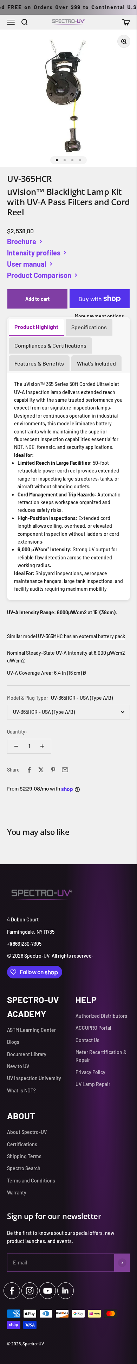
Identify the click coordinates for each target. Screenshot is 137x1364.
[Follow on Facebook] (12, 1290)
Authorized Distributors (101, 1016)
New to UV (18, 1066)
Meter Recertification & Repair (101, 1056)
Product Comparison (39, 275)
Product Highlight (36, 326)
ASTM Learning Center (31, 1030)
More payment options (99, 316)
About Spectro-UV (27, 1132)
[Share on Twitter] (41, 770)
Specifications (89, 327)
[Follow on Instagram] (29, 1290)
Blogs (13, 1042)
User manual (26, 264)
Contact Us (87, 1040)
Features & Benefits (39, 363)
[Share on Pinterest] (53, 770)
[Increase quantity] (42, 746)
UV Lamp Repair (93, 1084)
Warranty (16, 1192)
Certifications (22, 1144)
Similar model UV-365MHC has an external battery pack (66, 636)
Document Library (26, 1054)
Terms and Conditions (31, 1181)
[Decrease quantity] (16, 746)
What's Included (96, 363)
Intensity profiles (33, 252)
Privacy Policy (90, 1072)
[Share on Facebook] (29, 770)
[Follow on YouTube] (47, 1290)
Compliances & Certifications (50, 345)
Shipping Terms (24, 1156)
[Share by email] (65, 770)
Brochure (21, 241)
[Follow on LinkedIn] (65, 1290)
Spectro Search (23, 1168)
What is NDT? (21, 1090)
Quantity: (17, 732)
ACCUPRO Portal (93, 1028)
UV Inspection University (34, 1078)
